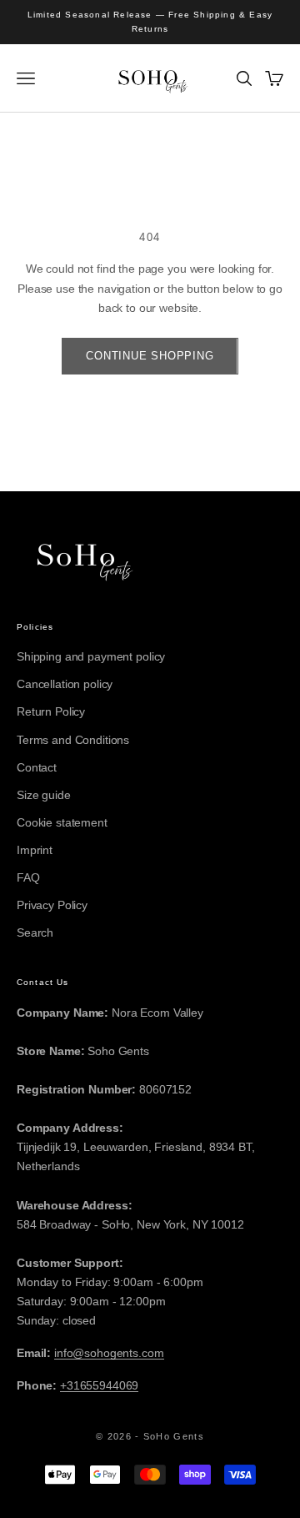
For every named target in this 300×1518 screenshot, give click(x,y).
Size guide (44, 795)
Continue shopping (149, 355)
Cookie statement (62, 822)
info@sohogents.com (108, 1353)
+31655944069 (99, 1385)
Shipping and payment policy (91, 656)
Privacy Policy (52, 905)
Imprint (34, 850)
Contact (37, 767)
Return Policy (51, 711)
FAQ (28, 877)
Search (35, 932)
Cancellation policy (64, 684)
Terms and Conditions (73, 739)
